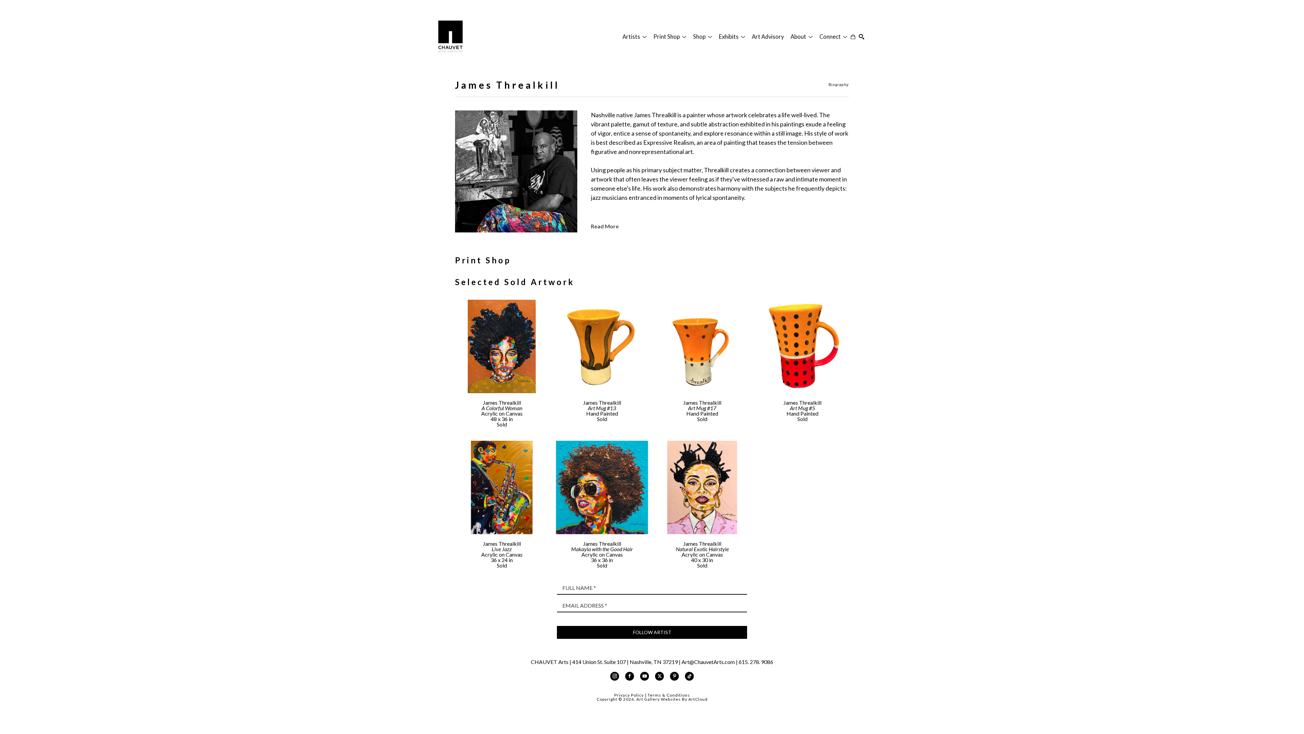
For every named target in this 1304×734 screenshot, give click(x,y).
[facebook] (629, 676)
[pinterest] (674, 676)
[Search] (861, 36)
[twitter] (659, 676)
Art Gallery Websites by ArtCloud (672, 699)
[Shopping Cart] (853, 36)
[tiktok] (689, 676)
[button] (634, 36)
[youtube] (644, 676)
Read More (605, 226)
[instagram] (614, 676)
